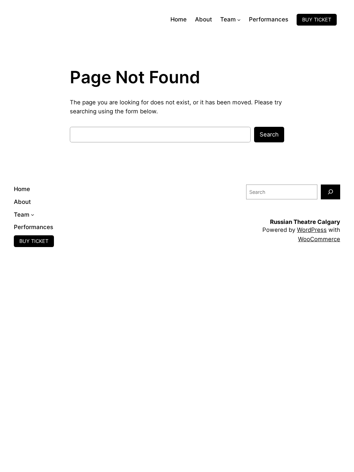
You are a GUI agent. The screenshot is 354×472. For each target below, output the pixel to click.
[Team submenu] (239, 19)
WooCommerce (319, 239)
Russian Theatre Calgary (305, 221)
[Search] (330, 192)
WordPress (312, 229)
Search (269, 134)
